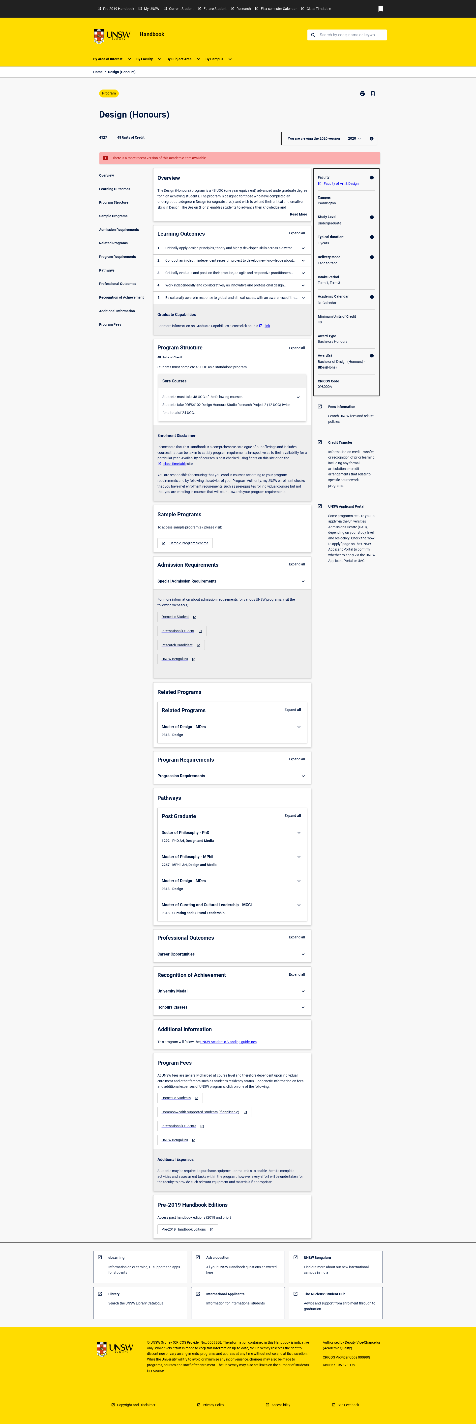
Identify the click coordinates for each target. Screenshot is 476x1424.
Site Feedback (348, 1405)
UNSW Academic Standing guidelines (228, 1042)
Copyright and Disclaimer (136, 1405)
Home (98, 72)
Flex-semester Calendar (279, 9)
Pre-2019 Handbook (118, 9)
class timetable (174, 464)
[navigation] (185, 543)
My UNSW (151, 9)
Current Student (181, 9)
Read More (298, 214)
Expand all (297, 233)
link (267, 326)
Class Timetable (319, 9)
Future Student (215, 9)
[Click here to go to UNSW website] (112, 37)
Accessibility (280, 1405)
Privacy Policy (213, 1405)
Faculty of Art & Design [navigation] (341, 184)
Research (244, 9)
